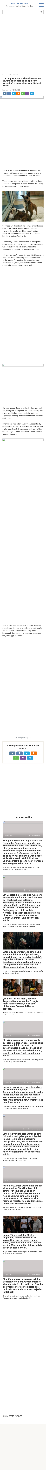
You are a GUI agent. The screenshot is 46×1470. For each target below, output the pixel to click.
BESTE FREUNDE (19, 3)
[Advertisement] (23, 44)
